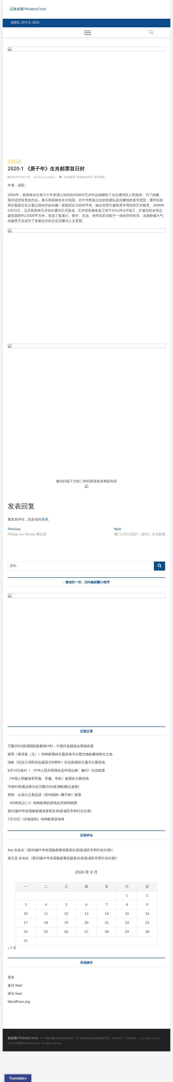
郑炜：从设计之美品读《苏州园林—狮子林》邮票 (44, 795)
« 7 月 (12, 948)
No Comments (46, 177)
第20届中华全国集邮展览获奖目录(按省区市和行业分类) (49, 811)
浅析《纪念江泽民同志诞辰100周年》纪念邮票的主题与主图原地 (56, 762)
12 (66, 914)
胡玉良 (13, 858)
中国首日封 (14, 160)
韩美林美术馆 (84, 177)
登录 (44, 519)
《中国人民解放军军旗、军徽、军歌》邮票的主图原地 (48, 778)
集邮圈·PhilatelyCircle (23, 1038)
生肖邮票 (69, 177)
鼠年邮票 (99, 177)
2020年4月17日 (20, 177)
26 (66, 932)
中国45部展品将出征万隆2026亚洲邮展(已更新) (43, 786)
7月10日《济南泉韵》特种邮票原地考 (36, 819)
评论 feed (15, 993)
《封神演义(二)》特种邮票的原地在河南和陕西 (42, 803)
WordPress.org (19, 1001)
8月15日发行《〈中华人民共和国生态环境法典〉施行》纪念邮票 (56, 770)
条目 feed (15, 985)
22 (127, 923)
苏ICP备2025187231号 (59, 1038)
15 (127, 914)
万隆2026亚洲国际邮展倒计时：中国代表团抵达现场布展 (50, 746)
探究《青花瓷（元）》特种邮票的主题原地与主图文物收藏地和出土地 (60, 754)
